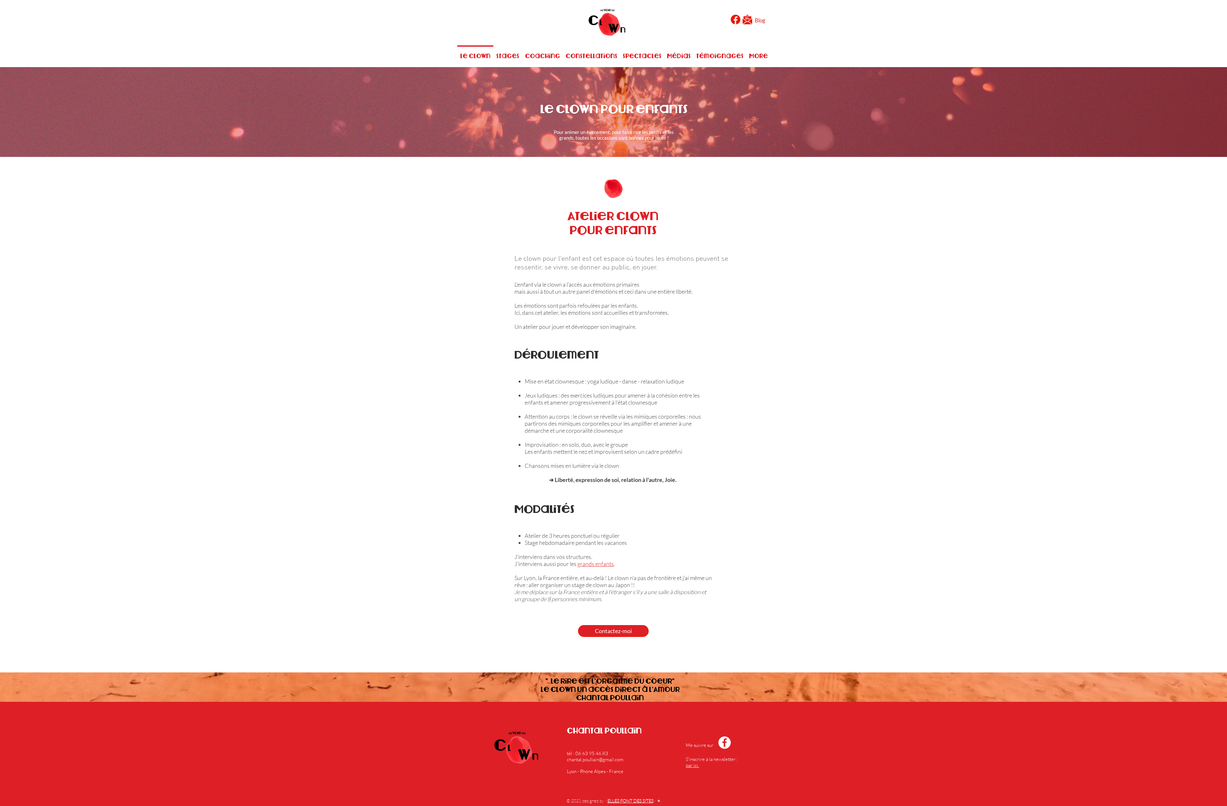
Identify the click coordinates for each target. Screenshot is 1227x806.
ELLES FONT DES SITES (630, 800)
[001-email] (747, 19)
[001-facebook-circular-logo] (735, 19)
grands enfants (595, 563)
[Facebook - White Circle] (724, 742)
